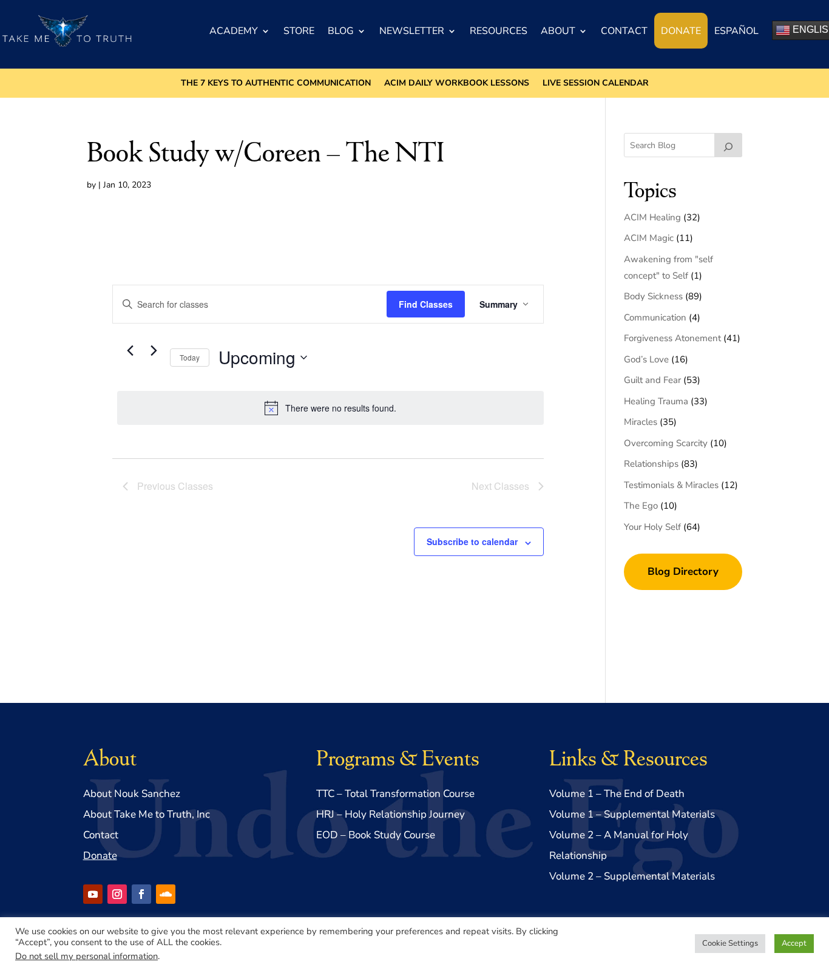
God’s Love (646, 359)
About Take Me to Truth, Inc (146, 814)
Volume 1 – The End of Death (617, 794)
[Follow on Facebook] (141, 894)
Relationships (651, 464)
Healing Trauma (656, 401)
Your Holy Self (652, 527)
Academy (233, 31)
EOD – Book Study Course (375, 835)
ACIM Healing (652, 217)
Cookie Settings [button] (730, 943)
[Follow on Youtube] (93, 894)
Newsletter (411, 31)
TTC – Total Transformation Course (395, 794)
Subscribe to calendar (472, 541)
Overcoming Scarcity (666, 443)
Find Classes (426, 304)
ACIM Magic (649, 238)
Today (190, 357)
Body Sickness (653, 296)
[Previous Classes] (130, 350)
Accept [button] (794, 943)
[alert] (330, 408)
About (558, 31)
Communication (655, 317)
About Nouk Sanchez (131, 794)
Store (298, 31)
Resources (498, 31)
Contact (624, 31)
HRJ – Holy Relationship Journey (390, 814)
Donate (681, 31)
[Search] (728, 145)
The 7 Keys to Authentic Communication (276, 84)
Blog (341, 31)
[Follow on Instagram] (117, 894)
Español (736, 31)
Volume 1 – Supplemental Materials (632, 814)
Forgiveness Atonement (672, 338)
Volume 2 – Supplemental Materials (632, 876)
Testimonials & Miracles (671, 485)
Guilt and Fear (652, 380)
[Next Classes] (153, 350)
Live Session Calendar (596, 84)
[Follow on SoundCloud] (165, 894)
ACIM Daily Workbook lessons (456, 84)
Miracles (640, 422)
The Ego (641, 506)
